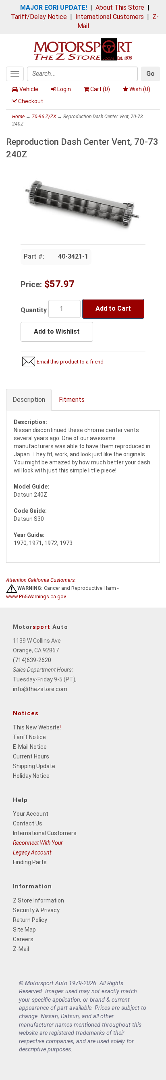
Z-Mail (21, 949)
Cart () (100, 89)
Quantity (34, 310)
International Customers (109, 17)
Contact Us (27, 823)
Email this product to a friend (70, 362)
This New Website (36, 727)
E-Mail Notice (30, 747)
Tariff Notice (29, 737)
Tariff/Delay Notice (39, 17)
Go (150, 73)
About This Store (119, 7)
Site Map (24, 929)
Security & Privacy (36, 910)
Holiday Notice (31, 776)
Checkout (30, 101)
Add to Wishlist (57, 331)
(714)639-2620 (32, 660)
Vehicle (28, 89)
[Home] (83, 48)
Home (18, 116)
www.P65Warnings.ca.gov (36, 596)
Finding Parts (30, 862)
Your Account (30, 814)
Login (64, 89)
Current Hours (31, 756)
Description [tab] (28, 399)
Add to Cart (113, 308)
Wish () (139, 89)
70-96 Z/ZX (44, 116)
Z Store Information (38, 900)
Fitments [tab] (72, 399)
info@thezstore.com (40, 689)
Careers (23, 939)
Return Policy (30, 920)
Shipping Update (34, 766)
